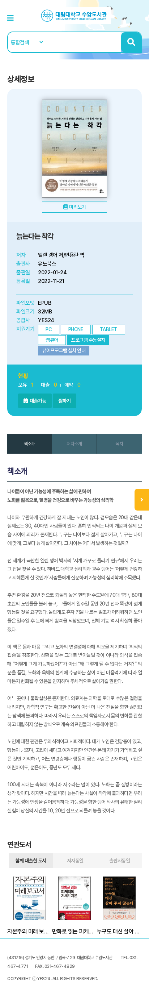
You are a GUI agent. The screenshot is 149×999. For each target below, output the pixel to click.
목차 (119, 443)
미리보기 (77, 207)
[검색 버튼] (131, 42)
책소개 (29, 443)
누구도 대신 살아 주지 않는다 (119, 931)
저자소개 (74, 443)
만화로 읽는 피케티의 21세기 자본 (74, 931)
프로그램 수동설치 (88, 340)
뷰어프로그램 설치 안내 (63, 350)
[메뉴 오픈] (142, 500)
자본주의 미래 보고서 (29, 931)
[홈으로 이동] (74, 15)
